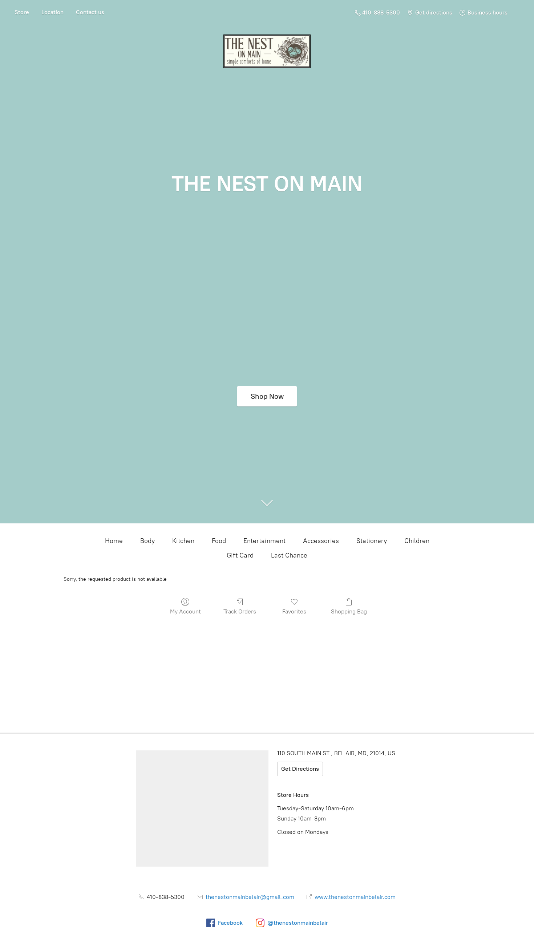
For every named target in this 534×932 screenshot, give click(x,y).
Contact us (90, 12)
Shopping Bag (349, 611)
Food (219, 541)
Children (416, 541)
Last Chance (289, 555)
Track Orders (239, 611)
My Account (185, 611)
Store (22, 12)
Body (147, 541)
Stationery (371, 541)
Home (114, 541)
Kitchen (183, 541)
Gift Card (240, 555)
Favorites (294, 611)
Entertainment (264, 541)
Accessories (321, 541)
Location (52, 12)
